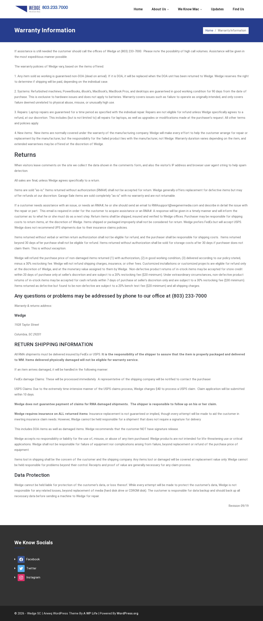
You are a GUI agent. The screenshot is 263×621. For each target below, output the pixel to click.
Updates (217, 9)
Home (138, 9)
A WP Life (90, 613)
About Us (161, 9)
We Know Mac (191, 9)
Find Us (238, 9)
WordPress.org (127, 613)
